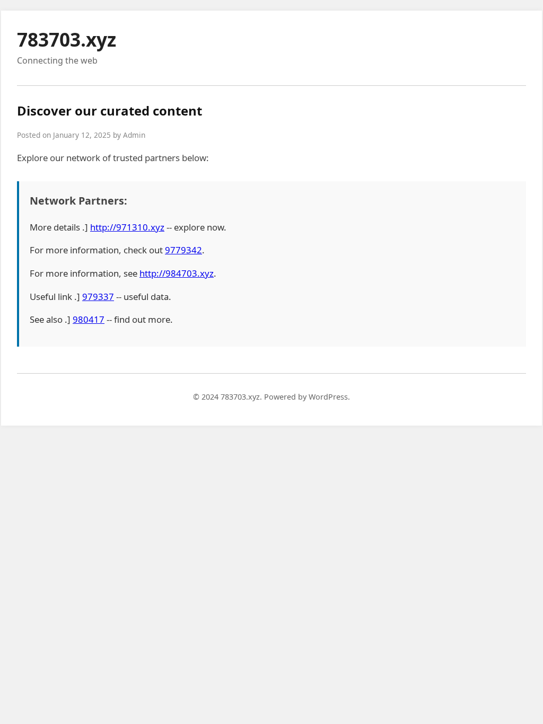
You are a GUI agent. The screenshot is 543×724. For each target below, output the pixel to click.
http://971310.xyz (127, 227)
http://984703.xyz (176, 273)
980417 (88, 319)
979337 (98, 296)
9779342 (183, 250)
